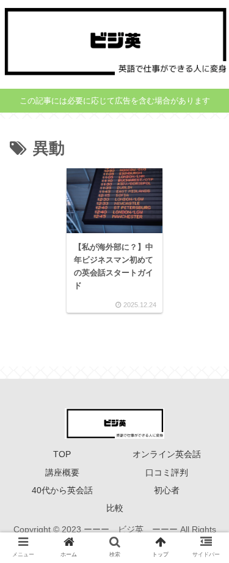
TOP (62, 454)
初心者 (167, 490)
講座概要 (62, 472)
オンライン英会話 (167, 454)
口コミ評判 (166, 472)
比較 (114, 508)
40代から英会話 (62, 490)
